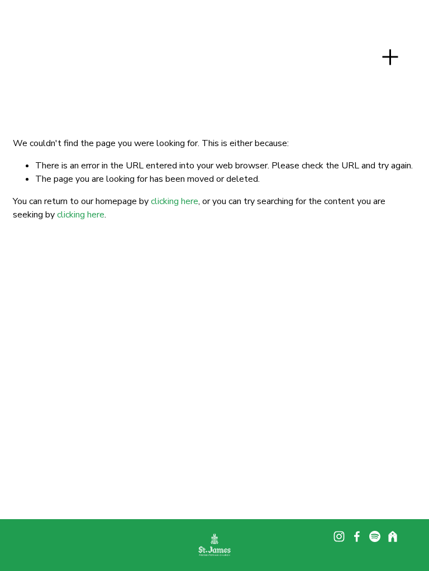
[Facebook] (357, 536)
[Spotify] (374, 536)
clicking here (174, 201)
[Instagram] (339, 536)
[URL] (392, 536)
